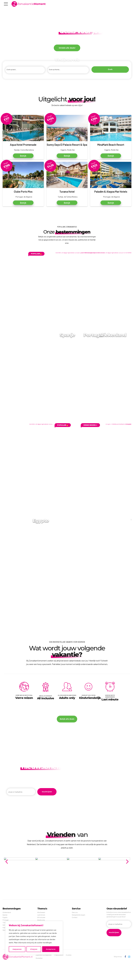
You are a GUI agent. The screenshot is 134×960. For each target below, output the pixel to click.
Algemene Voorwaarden (44, 955)
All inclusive (41, 917)
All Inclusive (45, 698)
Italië (4, 925)
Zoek (110, 69)
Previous (7, 858)
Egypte (41, 520)
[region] (34, 938)
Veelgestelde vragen (78, 915)
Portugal (93, 335)
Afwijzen (33, 949)
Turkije (5, 922)
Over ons (75, 912)
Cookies (68, 955)
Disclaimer (39, 958)
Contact (74, 917)
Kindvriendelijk (90, 698)
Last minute (109, 699)
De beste (67, 31)
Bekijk (23, 155)
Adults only (67, 698)
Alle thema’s (41, 912)
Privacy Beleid (58, 955)
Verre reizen (24, 698)
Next (127, 858)
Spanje (67, 335)
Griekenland (112, 335)
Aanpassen (17, 949)
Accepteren (50, 949)
